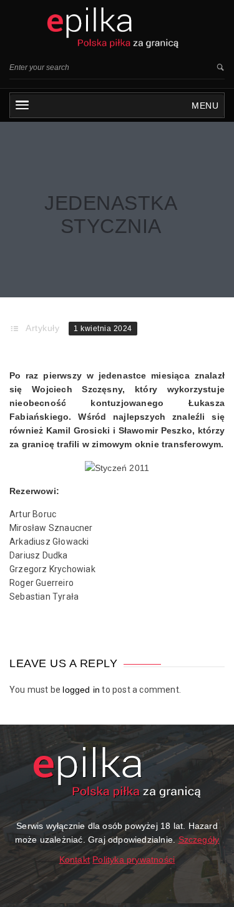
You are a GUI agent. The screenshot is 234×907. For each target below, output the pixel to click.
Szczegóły (199, 840)
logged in (81, 690)
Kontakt (74, 860)
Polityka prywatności (133, 860)
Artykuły (42, 328)
